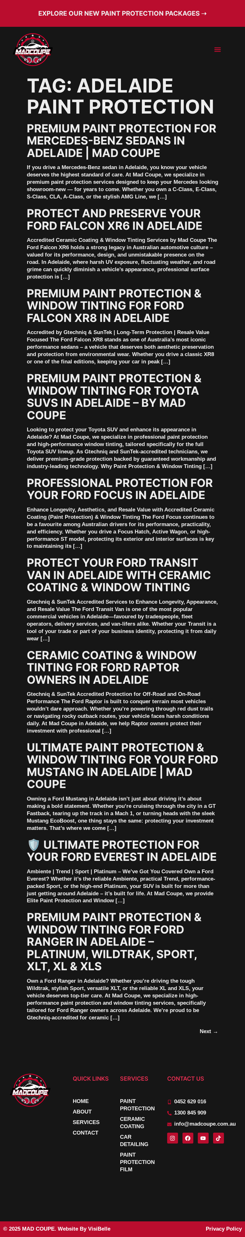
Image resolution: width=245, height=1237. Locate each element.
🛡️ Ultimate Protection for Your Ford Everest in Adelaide (122, 851)
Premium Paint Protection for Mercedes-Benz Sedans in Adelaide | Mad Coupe (121, 141)
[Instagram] (172, 1138)
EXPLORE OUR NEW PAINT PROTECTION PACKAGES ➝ (122, 13)
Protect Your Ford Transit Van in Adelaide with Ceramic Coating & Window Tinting (119, 575)
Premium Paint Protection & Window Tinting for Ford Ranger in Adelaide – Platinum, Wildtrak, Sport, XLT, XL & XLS (114, 941)
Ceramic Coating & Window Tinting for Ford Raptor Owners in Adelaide (112, 667)
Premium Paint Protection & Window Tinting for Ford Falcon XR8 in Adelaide (114, 305)
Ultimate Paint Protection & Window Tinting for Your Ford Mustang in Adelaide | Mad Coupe (122, 766)
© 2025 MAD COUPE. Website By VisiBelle (56, 1229)
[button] (217, 49)
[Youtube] (203, 1138)
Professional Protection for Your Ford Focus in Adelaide (120, 489)
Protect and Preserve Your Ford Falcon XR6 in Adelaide (114, 219)
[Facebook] (187, 1138)
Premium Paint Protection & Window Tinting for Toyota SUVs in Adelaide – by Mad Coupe (114, 396)
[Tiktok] (218, 1138)
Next (209, 1031)
